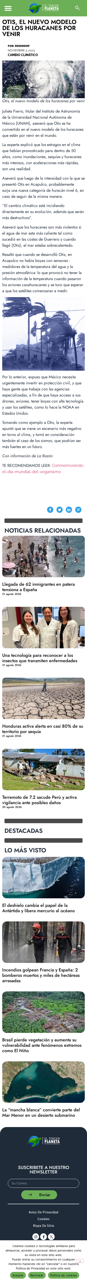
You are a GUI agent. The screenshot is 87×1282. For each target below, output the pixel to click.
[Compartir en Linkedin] (69, 510)
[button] (8, 8)
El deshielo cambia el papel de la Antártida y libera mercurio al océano (38, 908)
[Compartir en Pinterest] (78, 510)
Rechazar (37, 1275)
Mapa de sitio (43, 1225)
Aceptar (18, 1275)
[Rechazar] (80, 1261)
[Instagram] (35, 1236)
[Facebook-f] (43, 1236)
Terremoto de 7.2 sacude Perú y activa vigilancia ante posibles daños (39, 800)
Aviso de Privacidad (43, 1212)
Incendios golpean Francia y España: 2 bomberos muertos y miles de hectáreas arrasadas (41, 975)
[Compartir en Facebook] (50, 510)
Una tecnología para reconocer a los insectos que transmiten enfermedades (39, 658)
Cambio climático (23, 55)
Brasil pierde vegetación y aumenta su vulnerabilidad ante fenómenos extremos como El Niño (41, 1045)
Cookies (43, 1219)
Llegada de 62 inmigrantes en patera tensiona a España (38, 587)
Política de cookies (63, 1275)
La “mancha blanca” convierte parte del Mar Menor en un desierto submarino (41, 1113)
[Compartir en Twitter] (59, 510)
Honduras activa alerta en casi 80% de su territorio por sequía (42, 729)
